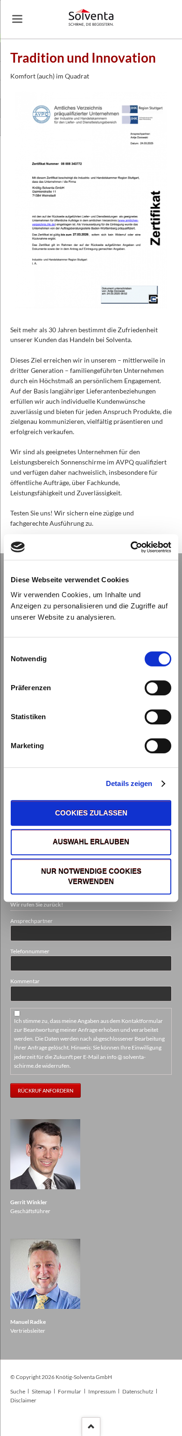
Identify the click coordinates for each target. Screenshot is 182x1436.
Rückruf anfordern (45, 1090)
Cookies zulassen (91, 813)
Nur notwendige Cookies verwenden (91, 877)
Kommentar (25, 981)
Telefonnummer (29, 951)
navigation (17, 19)
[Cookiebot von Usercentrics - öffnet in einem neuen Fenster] (131, 547)
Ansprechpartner (31, 920)
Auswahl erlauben (91, 842)
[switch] (148, 687)
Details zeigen (129, 783)
